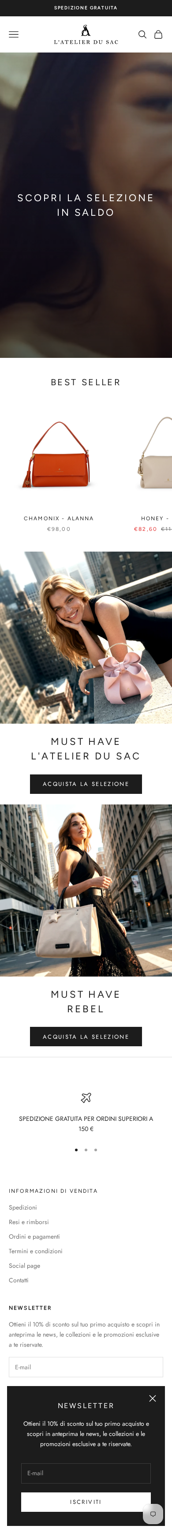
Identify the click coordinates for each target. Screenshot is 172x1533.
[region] (86, 1113)
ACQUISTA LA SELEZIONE (86, 784)
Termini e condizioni (36, 1251)
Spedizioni (23, 1207)
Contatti (19, 1280)
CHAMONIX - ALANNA (59, 518)
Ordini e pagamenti (34, 1236)
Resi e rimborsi (29, 1221)
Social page (24, 1265)
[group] (86, 205)
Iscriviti (85, 1502)
